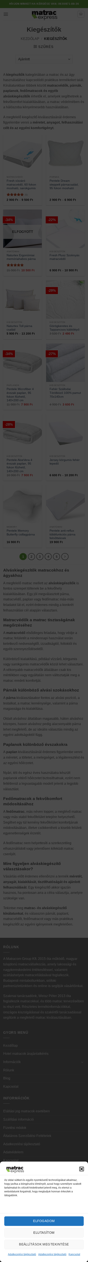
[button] (81, 1169)
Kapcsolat (74, 1254)
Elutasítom (44, 1232)
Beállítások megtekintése (44, 1244)
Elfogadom (44, 1221)
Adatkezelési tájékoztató (22, 1254)
